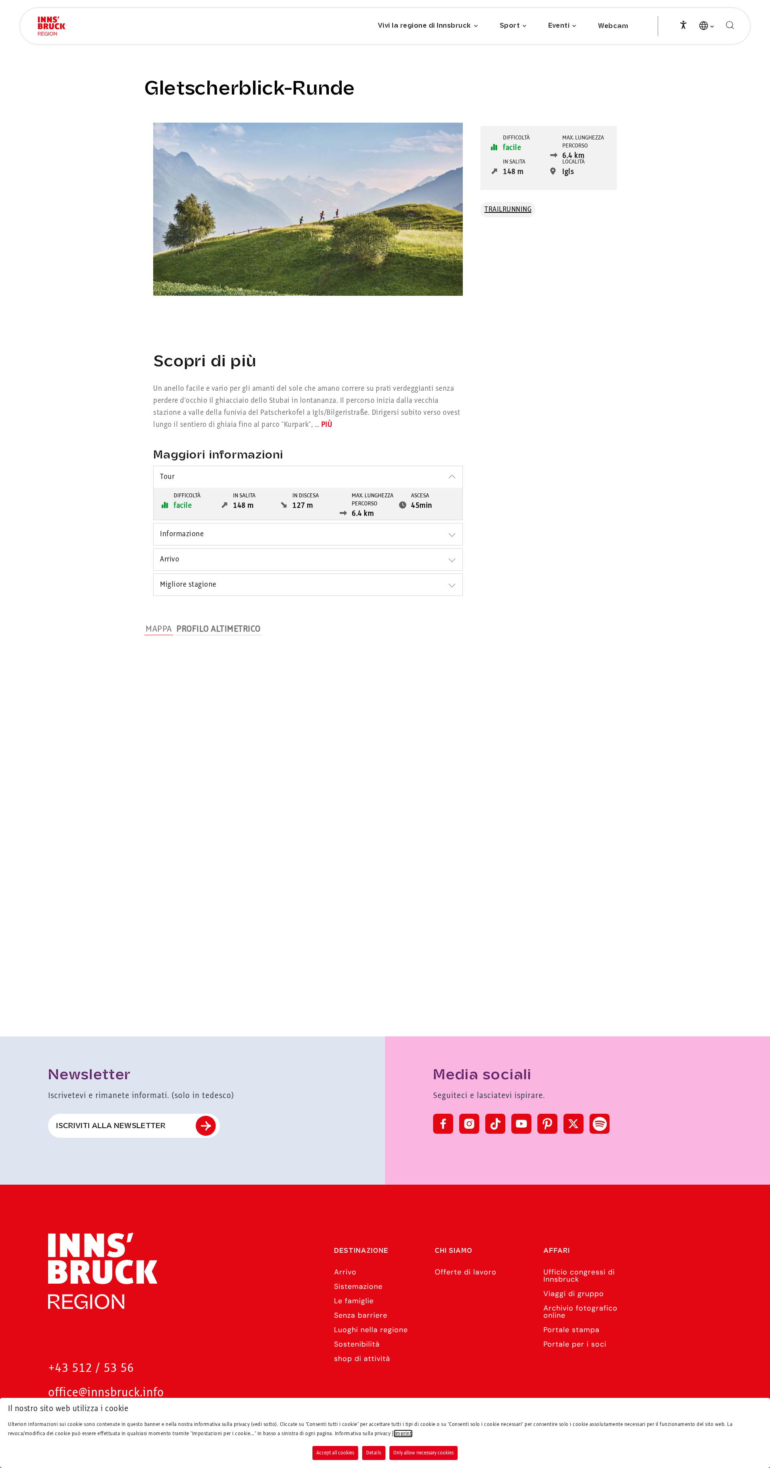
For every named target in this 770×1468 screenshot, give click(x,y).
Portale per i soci (574, 1344)
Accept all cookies (335, 1453)
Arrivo (345, 1272)
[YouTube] (521, 1124)
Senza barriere (360, 1315)
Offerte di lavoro (465, 1272)
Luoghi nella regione (371, 1330)
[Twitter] (573, 1124)
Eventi (558, 25)
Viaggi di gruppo (573, 1293)
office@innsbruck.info (106, 1392)
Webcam (613, 26)
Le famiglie (354, 1301)
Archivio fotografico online (580, 1311)
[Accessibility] (683, 24)
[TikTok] (495, 1124)
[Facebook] (443, 1124)
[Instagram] (469, 1124)
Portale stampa (571, 1330)
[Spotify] (600, 1124)
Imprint (403, 1433)
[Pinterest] (547, 1124)
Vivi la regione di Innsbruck (424, 25)
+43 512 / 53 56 (91, 1368)
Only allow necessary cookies (423, 1453)
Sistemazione (358, 1286)
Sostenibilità (357, 1344)
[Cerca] (730, 25)
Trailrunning (507, 210)
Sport (510, 25)
